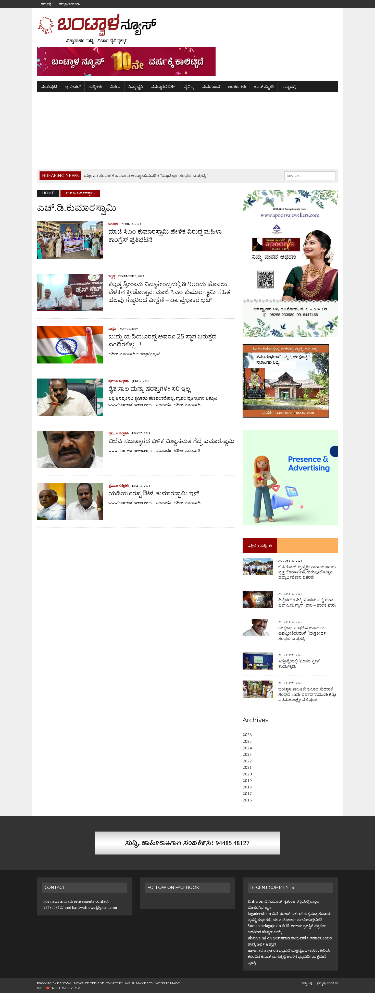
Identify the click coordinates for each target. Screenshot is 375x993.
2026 (247, 734)
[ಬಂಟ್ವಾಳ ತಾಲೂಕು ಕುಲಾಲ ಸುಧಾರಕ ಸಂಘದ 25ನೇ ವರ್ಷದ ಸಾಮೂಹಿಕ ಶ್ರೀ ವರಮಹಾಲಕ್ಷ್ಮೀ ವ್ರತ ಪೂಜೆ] (258, 694)
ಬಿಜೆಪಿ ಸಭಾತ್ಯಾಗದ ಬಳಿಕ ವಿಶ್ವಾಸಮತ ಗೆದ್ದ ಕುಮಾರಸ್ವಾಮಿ (171, 441)
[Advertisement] (187, 130)
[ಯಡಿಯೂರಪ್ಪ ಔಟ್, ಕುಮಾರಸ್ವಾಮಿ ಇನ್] (70, 517)
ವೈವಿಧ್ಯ (189, 86)
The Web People (69, 988)
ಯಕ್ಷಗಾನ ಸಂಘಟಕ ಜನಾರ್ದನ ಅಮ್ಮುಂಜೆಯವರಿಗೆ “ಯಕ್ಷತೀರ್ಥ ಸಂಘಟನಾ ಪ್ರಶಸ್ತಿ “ (302, 633)
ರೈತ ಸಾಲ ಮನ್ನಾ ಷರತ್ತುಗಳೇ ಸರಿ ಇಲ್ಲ (149, 388)
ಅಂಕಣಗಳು (237, 86)
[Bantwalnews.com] (187, 28)
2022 (247, 761)
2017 (247, 793)
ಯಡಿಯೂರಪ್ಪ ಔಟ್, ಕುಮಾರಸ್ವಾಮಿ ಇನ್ (153, 493)
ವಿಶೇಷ (115, 86)
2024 (247, 748)
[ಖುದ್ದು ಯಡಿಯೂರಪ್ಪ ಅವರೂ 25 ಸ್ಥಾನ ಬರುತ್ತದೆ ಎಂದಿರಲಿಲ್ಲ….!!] (70, 360)
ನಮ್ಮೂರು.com (163, 86)
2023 (247, 754)
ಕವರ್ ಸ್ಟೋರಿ (264, 86)
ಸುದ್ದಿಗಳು (95, 86)
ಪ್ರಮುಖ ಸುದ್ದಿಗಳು (118, 381)
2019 (247, 780)
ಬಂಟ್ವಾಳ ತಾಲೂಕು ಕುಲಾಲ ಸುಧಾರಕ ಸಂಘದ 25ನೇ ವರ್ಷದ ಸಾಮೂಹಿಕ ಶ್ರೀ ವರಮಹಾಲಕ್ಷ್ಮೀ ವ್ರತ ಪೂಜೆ (307, 694)
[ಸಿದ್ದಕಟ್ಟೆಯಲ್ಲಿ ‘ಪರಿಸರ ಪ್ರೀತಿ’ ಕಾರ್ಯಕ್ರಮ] (258, 666)
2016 (247, 800)
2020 (247, 774)
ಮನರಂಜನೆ (211, 86)
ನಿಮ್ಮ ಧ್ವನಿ (135, 86)
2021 (247, 767)
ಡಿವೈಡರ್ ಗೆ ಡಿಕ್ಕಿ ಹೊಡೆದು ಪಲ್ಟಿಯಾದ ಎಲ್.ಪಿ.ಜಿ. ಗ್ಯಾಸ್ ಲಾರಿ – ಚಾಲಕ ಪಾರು (307, 602)
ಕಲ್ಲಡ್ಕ (111, 276)
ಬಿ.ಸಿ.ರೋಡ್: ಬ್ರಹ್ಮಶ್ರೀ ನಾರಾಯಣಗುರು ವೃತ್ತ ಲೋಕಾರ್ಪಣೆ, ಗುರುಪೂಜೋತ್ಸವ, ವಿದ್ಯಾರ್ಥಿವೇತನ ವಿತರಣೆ (307, 572)
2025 (247, 741)
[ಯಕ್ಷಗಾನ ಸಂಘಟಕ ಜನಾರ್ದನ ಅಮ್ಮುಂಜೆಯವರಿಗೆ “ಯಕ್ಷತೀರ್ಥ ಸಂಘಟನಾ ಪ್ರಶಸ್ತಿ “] (258, 633)
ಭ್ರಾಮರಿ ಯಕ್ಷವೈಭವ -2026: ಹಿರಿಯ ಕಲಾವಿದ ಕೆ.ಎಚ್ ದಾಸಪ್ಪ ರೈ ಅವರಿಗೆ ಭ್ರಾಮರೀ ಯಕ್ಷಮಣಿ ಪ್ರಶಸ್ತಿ (289, 956)
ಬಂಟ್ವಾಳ (113, 224)
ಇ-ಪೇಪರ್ (73, 86)
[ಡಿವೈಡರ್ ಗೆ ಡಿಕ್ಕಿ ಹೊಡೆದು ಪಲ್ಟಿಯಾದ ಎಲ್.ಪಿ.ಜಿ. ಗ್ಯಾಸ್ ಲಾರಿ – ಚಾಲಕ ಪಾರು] (258, 605)
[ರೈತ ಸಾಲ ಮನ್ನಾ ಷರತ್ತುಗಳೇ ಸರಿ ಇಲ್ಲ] (70, 412)
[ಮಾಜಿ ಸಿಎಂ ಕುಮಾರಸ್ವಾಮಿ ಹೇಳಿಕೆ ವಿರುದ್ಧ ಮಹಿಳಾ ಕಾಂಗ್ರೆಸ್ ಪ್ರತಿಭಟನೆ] (70, 255)
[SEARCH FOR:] (309, 175)
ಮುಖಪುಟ (49, 86)
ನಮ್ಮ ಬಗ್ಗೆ (46, 4)
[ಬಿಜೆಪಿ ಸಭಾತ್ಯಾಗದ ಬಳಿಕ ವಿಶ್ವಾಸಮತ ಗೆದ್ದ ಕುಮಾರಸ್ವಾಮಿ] (70, 464)
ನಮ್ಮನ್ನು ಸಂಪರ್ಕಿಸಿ (69, 4)
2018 (247, 787)
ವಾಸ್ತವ (112, 329)
